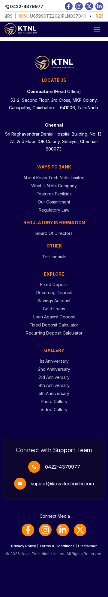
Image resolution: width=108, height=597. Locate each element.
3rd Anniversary (54, 377)
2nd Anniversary (54, 369)
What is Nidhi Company (54, 185)
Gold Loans (54, 308)
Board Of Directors (54, 233)
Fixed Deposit (54, 284)
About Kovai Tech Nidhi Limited (54, 177)
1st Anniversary (54, 361)
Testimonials (54, 256)
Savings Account (54, 300)
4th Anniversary (54, 385)
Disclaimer (87, 546)
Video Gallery (54, 409)
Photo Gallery (54, 401)
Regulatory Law (54, 209)
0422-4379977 (62, 467)
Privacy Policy (23, 546)
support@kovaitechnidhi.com (62, 484)
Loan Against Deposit (54, 316)
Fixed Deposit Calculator (54, 324)
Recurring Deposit (54, 292)
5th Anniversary (54, 393)
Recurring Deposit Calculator (54, 332)
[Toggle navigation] (96, 29)
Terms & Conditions (57, 546)
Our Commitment (54, 201)
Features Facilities (54, 193)
